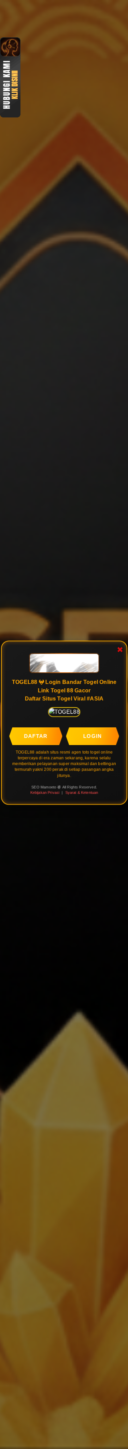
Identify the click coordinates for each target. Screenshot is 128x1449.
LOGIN (92, 736)
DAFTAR (35, 736)
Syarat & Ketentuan (81, 793)
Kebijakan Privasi (44, 793)
